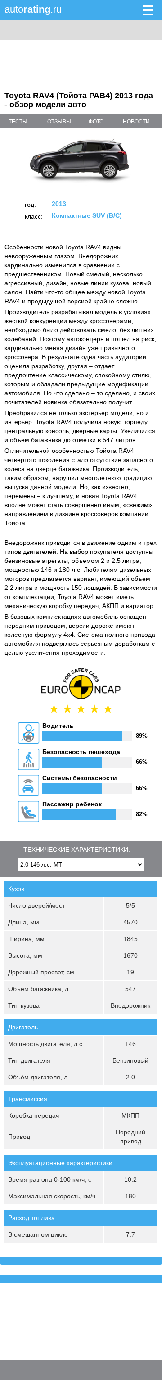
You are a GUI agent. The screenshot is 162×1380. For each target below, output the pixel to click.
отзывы (59, 122)
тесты (18, 122)
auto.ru (33, 9)
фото (96, 122)
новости (136, 122)
